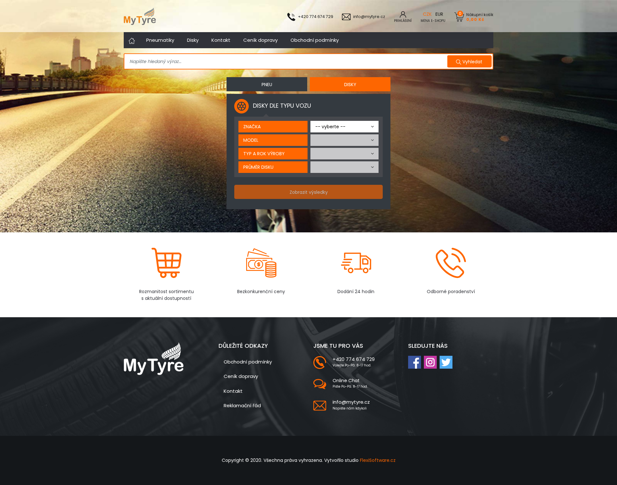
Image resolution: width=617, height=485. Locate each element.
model (250, 140)
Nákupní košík (479, 17)
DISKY (350, 84)
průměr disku (258, 167)
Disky (193, 40)
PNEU (267, 84)
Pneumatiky (160, 40)
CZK (427, 14)
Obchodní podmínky (315, 40)
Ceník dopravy (260, 40)
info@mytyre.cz (351, 402)
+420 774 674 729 (354, 359)
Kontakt (220, 40)
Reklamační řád (242, 405)
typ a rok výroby (264, 153)
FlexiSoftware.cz (378, 460)
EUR (439, 14)
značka (252, 126)
